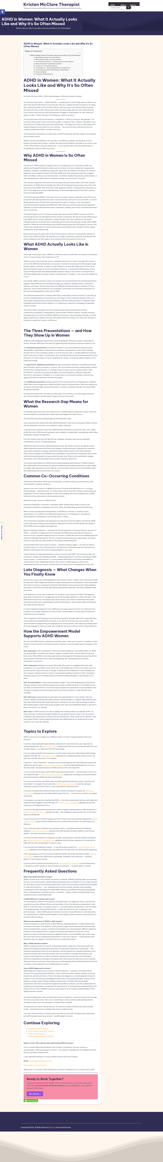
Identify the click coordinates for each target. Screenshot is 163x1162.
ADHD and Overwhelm (36, 1034)
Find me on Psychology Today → (36, 1065)
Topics (133, 5)
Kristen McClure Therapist (51, 4)
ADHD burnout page (50, 746)
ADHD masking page (48, 756)
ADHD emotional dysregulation (52, 775)
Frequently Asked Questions (44, 74)
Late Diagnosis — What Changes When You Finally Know (53, 68)
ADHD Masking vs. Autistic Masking (40, 1036)
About (123, 5)
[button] (2, 532)
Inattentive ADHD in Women (38, 1028)
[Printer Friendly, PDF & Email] (31, 1100)
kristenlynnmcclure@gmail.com (40, 1061)
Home (112, 5)
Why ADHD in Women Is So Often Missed (47, 57)
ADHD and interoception (40, 831)
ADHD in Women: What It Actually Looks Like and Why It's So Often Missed (55, 55)
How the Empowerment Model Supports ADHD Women (52, 70)
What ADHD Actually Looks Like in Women (48, 59)
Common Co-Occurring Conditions (46, 66)
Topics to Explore (41, 72)
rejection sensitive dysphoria (52, 765)
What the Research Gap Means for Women (49, 63)
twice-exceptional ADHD (69, 803)
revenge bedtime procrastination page (40, 840)
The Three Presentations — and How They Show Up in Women (54, 61)
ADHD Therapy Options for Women (41, 1031)
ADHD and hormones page (65, 784)
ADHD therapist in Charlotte (69, 863)
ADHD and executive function (34, 812)
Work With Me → (35, 1094)
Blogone (52, 1127)
